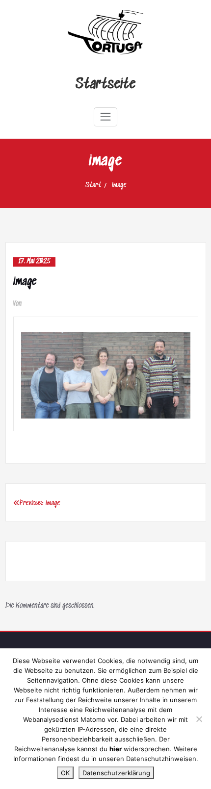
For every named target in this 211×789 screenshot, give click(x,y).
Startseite (105, 84)
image (119, 185)
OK (65, 773)
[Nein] (199, 719)
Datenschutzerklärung (116, 773)
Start (93, 185)
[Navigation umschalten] (105, 116)
